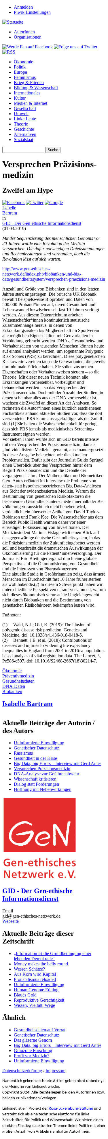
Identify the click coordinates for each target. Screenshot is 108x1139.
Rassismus (23, 753)
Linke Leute (25, 118)
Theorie (21, 124)
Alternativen (25, 134)
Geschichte (24, 129)
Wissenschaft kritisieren (35, 779)
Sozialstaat (23, 139)
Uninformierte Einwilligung (39, 742)
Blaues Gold (25, 994)
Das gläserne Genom (33, 1040)
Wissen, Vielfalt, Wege (34, 1005)
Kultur (20, 98)
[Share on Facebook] (13, 202)
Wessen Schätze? (29, 969)
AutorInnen (24, 31)
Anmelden (23, 7)
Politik (20, 66)
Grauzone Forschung (33, 1050)
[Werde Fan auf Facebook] (27, 46)
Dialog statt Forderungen (36, 784)
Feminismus (25, 77)
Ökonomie (23, 61)
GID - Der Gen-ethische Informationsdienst (41, 223)
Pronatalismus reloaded (35, 979)
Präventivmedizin (18, 675)
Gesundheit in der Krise (35, 758)
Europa (20, 72)
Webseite (10, 921)
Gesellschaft (25, 108)
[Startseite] (12, 22)
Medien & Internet (30, 103)
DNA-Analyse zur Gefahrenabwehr (46, 773)
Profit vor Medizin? (31, 1055)
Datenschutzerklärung (22, 1070)
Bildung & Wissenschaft (36, 87)
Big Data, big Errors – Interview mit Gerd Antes (57, 763)
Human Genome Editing (36, 989)
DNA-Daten (13, 686)
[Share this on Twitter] (34, 202)
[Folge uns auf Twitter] (75, 46)
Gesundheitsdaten (18, 681)
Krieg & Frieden (29, 82)
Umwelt (21, 113)
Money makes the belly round (41, 963)
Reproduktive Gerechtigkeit (39, 1000)
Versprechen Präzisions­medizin (42, 768)
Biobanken (12, 691)
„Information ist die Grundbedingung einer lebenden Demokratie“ (52, 956)
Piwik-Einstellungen (32, 12)
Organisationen (27, 37)
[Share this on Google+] (54, 202)
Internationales (27, 92)
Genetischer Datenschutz (36, 747)
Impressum (55, 1070)
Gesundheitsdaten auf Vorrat (39, 1029)
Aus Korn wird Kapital (35, 974)
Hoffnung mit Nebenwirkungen (42, 789)
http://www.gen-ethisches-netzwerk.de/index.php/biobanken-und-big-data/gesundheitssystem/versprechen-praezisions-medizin (53, 274)
